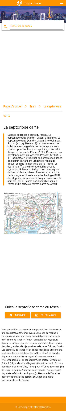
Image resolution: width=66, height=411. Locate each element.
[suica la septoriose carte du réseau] (33, 233)
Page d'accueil (12, 106)
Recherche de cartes (21, 26)
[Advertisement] (33, 69)
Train (32, 106)
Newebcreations (42, 407)
